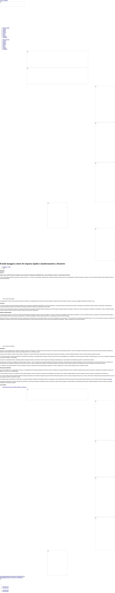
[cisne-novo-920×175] (57, 399)
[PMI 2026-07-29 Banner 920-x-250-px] (57, 67)
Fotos (4, 33)
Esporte (4, 30)
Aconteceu (5, 37)
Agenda (4, 29)
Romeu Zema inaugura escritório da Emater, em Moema (14, 387)
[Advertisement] (57, 17)
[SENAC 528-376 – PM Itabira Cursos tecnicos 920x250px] (57, 83)
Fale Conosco (5, 587)
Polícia (4, 35)
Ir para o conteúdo (4, 0)
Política (4, 31)
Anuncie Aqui (6, 586)
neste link (110, 379)
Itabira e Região (6, 27)
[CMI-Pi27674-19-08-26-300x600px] (105, 161)
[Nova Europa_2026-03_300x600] (105, 201)
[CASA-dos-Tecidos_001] (57, 227)
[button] (57, 270)
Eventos (4, 32)
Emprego (5, 36)
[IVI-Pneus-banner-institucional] (105, 260)
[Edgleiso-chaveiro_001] (105, 121)
